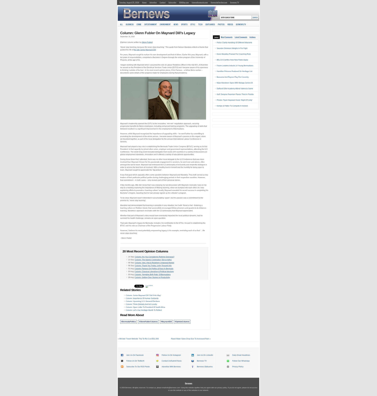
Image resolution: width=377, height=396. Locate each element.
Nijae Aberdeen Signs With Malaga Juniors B (235, 83)
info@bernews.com (173, 387)
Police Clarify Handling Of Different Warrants (234, 43)
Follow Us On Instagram (171, 355)
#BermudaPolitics (128, 322)
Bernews (188, 383)
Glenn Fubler (147, 42)
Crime (139, 24)
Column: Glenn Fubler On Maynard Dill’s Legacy (157, 33)
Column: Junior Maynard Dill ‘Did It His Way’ (143, 295)
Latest (216, 37)
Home (144, 2)
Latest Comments (241, 37)
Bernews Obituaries (205, 367)
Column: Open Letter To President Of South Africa (145, 307)
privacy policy (222, 387)
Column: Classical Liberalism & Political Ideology (154, 272)
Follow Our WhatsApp (241, 361)
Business (130, 24)
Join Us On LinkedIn (205, 355)
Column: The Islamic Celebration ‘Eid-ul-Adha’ (153, 260)
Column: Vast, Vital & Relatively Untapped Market (154, 263)
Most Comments (226, 37)
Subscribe (172, 2)
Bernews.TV (234, 2)
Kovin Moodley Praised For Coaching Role (234, 54)
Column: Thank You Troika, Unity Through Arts (153, 266)
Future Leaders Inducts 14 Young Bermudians (235, 66)
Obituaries (210, 24)
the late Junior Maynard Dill (145, 50)
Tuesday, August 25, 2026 (129, 2)
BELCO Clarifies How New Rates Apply (232, 60)
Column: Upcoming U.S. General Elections (143, 301)
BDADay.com (184, 2)
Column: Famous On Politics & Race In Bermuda (154, 269)
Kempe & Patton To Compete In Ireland (232, 106)
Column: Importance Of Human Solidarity (142, 298)
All (121, 24)
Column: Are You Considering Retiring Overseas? (154, 257)
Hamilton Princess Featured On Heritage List (234, 71)
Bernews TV (202, 361)
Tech (200, 24)
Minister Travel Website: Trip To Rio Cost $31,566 (139, 339)
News (176, 24)
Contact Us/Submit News (172, 361)
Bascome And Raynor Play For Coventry (233, 77)
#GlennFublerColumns (148, 322)
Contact (163, 2)
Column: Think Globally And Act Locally (141, 304)
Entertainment (150, 24)
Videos (230, 24)
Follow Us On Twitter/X (135, 361)
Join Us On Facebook (135, 355)
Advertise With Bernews (171, 367)
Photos (221, 24)
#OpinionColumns (182, 322)
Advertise (153, 2)
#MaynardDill (166, 322)
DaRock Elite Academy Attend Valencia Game (235, 89)
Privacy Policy (237, 367)
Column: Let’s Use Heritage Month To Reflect (144, 310)
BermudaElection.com (219, 2)
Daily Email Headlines (241, 355)
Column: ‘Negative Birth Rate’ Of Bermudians (153, 274)
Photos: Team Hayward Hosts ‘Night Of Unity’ (235, 100)
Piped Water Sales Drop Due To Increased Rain (190, 339)
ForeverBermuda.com (200, 2)
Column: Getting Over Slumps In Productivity (152, 277)
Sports (184, 24)
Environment (165, 24)
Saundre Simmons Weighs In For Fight (232, 48)
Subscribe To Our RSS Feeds (138, 367)
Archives (252, 37)
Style (192, 24)
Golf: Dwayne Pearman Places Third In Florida (235, 94)
